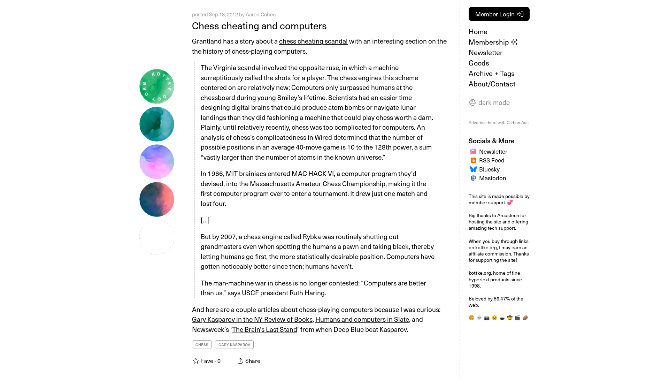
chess (201, 344)
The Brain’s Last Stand (264, 329)
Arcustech (508, 215)
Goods (479, 63)
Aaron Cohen (261, 14)
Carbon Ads (518, 122)
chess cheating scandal (313, 40)
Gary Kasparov (234, 344)
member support (487, 202)
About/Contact (492, 84)
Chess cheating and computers (259, 25)
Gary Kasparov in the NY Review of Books (252, 318)
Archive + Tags (492, 73)
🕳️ (502, 317)
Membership (490, 42)
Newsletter (485, 52)
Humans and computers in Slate (362, 318)
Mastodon (492, 178)
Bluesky (489, 169)
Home (478, 31)
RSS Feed (492, 160)
